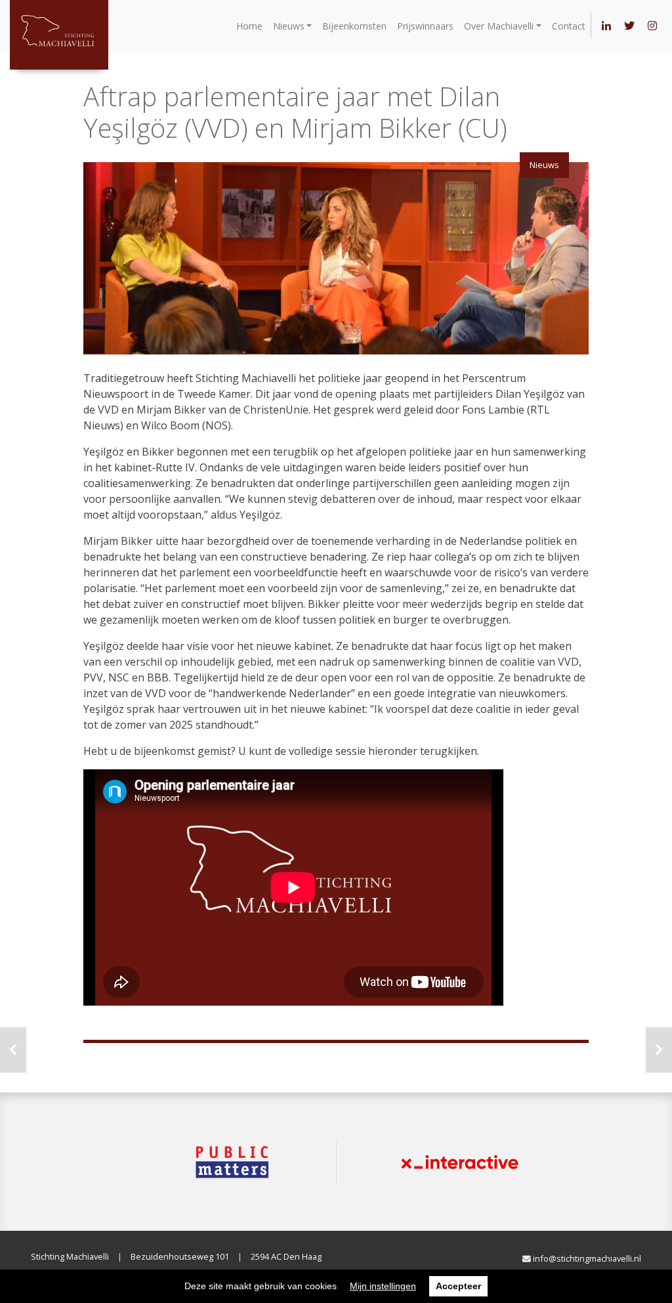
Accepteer (458, 1286)
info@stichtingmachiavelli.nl (586, 1258)
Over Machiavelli (499, 26)
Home (249, 26)
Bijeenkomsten (354, 26)
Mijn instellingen (383, 1286)
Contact (568, 26)
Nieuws (288, 26)
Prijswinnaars (425, 26)
